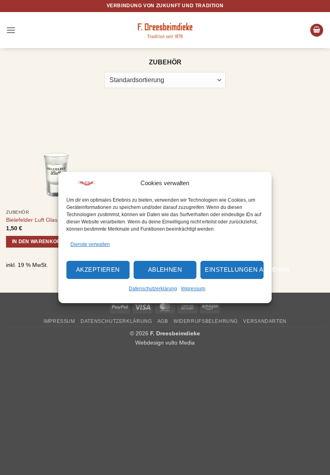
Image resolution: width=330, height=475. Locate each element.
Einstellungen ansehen (234, 269)
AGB (162, 321)
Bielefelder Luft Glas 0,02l (39, 220)
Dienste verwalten (90, 244)
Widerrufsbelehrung (205, 321)
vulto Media (180, 342)
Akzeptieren (98, 269)
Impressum (193, 288)
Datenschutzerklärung (153, 288)
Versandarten (264, 321)
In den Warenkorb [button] (38, 241)
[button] (11, 30)
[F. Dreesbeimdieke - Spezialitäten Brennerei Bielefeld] (165, 30)
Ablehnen (165, 269)
